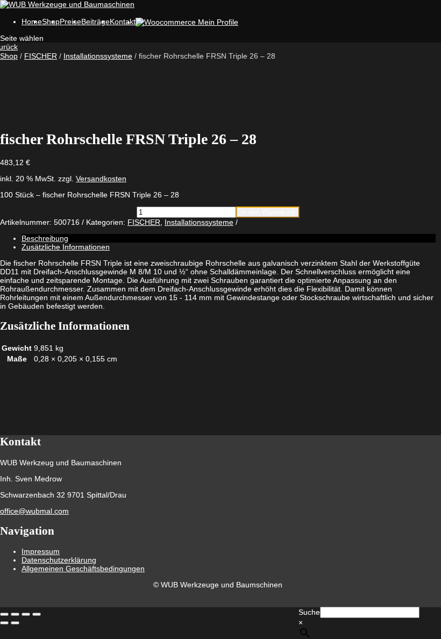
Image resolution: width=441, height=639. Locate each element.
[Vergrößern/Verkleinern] (4, 614)
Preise (70, 21)
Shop (9, 56)
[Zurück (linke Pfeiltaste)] (4, 622)
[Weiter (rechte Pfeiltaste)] (15, 622)
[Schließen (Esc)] (36, 614)
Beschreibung (45, 238)
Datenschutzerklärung (59, 560)
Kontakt (123, 21)
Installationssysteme (97, 56)
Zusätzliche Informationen (66, 247)
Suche (309, 612)
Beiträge (95, 21)
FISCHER (40, 56)
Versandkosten (101, 178)
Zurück (9, 46)
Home (32, 21)
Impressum (41, 551)
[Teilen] (26, 614)
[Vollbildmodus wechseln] (15, 614)
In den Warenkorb (267, 212)
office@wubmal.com (34, 511)
